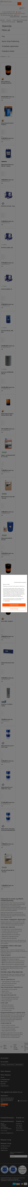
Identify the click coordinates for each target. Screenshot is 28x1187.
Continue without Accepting (20, 582)
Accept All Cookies (14, 604)
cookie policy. (7, 600)
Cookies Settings (14, 608)
